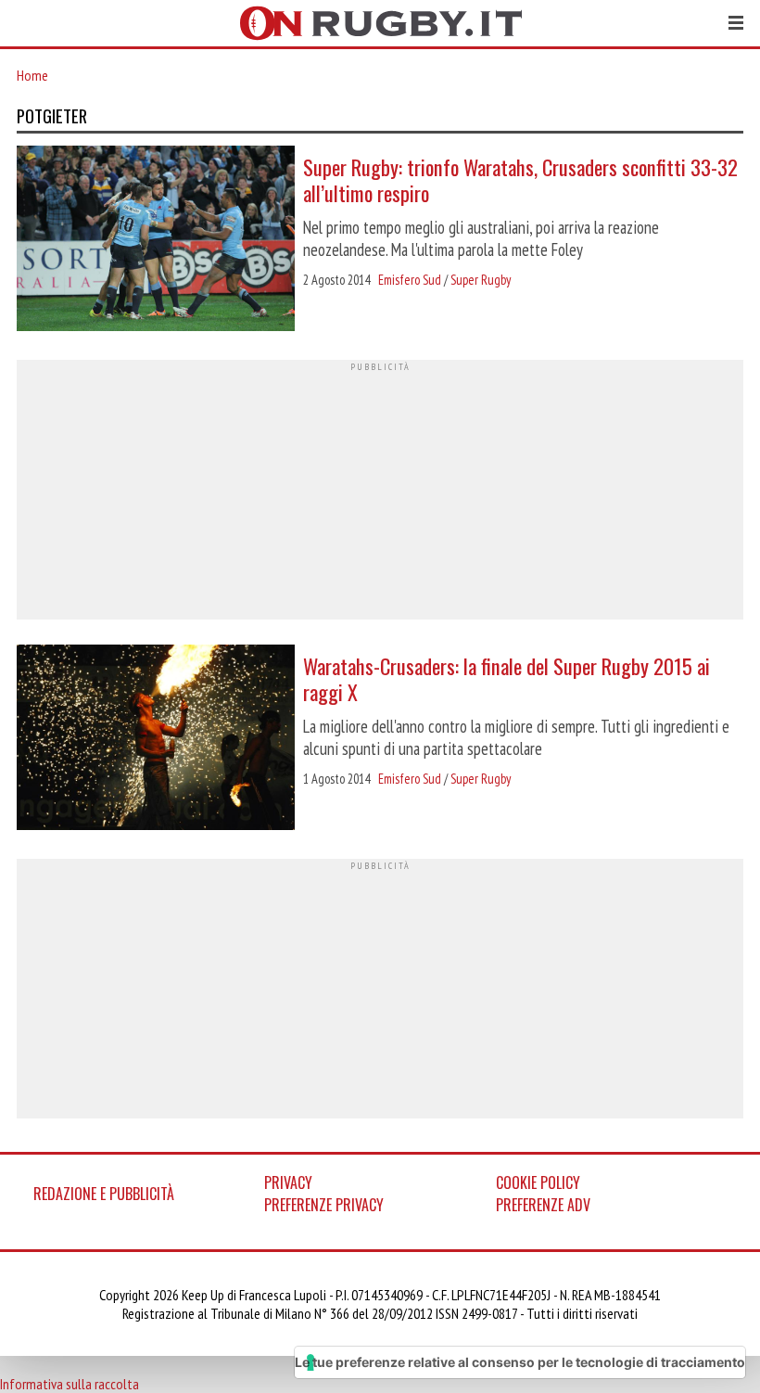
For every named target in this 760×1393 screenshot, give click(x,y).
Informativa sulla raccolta (69, 1383)
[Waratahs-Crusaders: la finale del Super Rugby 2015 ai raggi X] (156, 739)
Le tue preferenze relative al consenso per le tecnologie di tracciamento (520, 1362)
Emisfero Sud (409, 279)
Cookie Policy (538, 1182)
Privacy (288, 1182)
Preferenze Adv (543, 1205)
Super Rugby (480, 279)
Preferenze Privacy (324, 1205)
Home (32, 75)
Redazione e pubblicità (103, 1193)
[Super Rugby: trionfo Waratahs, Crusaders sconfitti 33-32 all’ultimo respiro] (156, 240)
